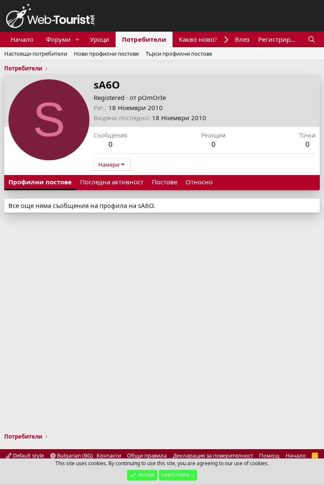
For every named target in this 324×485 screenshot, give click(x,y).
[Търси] (311, 39)
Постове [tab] (164, 182)
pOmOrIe (152, 97)
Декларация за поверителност (213, 455)
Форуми (58, 39)
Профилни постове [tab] (40, 182)
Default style (27, 455)
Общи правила (147, 455)
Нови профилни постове (106, 53)
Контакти (109, 455)
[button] (78, 39)
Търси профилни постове (179, 53)
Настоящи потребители (35, 53)
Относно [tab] (199, 182)
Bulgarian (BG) (74, 455)
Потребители (144, 39)
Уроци (99, 39)
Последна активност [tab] (111, 182)
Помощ (269, 455)
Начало (22, 39)
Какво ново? (198, 39)
